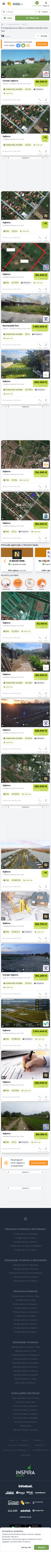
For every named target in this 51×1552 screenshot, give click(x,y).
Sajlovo (24, 24)
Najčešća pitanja (40, 1450)
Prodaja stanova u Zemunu (25, 1242)
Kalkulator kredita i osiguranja (25, 1430)
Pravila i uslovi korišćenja (14, 1450)
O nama (24, 1440)
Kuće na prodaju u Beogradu (25, 1418)
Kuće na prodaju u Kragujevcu (25, 1406)
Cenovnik (39, 1445)
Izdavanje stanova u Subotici (25, 1359)
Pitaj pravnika (25, 1426)
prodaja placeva (12, 24)
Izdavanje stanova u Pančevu (25, 1371)
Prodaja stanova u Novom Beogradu (25, 1246)
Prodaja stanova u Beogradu (25, 1234)
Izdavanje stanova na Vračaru (25, 1277)
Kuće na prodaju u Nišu (26, 1402)
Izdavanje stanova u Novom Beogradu (25, 1273)
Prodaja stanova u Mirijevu (25, 1250)
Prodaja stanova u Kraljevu (25, 1332)
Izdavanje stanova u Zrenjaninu (25, 1363)
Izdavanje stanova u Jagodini (25, 1375)
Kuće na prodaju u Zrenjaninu (25, 1414)
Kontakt (37, 1440)
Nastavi (41, 1547)
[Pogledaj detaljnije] (25, 64)
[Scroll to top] (25, 1219)
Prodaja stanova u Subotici (25, 1308)
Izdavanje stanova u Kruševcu (25, 1367)
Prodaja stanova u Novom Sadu (25, 1296)
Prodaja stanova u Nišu (25, 1300)
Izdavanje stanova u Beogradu (25, 1265)
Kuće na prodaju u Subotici (25, 1410)
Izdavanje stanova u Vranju (25, 1379)
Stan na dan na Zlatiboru (25, 1383)
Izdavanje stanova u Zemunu (25, 1269)
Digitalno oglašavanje (18, 1445)
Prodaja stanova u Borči (25, 1238)
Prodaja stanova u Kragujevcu (25, 1304)
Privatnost (25, 1455)
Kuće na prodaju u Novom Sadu (25, 1398)
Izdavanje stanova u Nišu (25, 1351)
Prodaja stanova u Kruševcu (25, 1320)
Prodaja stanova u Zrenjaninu (25, 1312)
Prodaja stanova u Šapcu (25, 1316)
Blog (12, 1440)
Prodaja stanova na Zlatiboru (25, 1328)
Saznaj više (26, 1547)
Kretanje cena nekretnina (25, 1422)
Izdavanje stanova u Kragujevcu (25, 1355)
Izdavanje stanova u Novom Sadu (25, 1347)
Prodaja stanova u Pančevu (25, 1324)
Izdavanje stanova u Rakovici (25, 1281)
